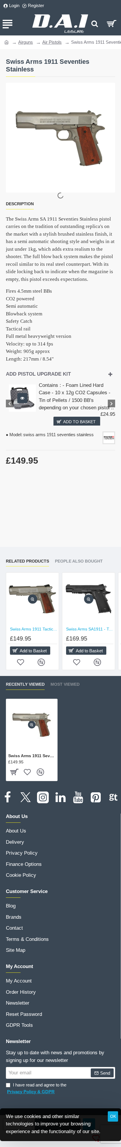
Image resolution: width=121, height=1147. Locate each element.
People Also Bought (79, 561)
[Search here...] (94, 23)
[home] (6, 42)
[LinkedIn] (60, 797)
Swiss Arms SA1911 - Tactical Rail (89, 629)
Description (20, 203)
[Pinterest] (96, 797)
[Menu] (7, 23)
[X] (25, 797)
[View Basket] (111, 23)
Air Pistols (52, 42)
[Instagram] (43, 797)
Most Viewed (65, 684)
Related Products (27, 561)
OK (113, 1116)
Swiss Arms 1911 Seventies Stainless (31, 755)
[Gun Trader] (113, 797)
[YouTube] (78, 797)
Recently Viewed (25, 684)
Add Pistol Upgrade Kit (38, 374)
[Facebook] (8, 797)
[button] (22, 398)
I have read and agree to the (36, 1088)
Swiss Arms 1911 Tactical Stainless (33, 629)
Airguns (25, 42)
